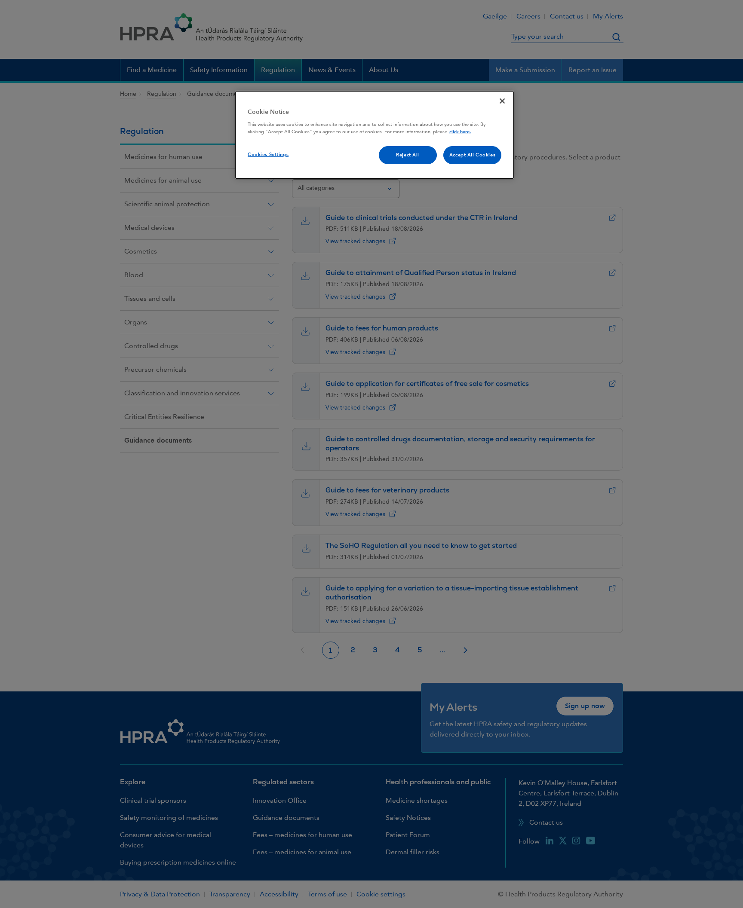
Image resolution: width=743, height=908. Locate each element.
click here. (460, 132)
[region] (374, 135)
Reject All (407, 155)
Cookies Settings (268, 154)
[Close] (502, 101)
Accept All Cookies (472, 155)
